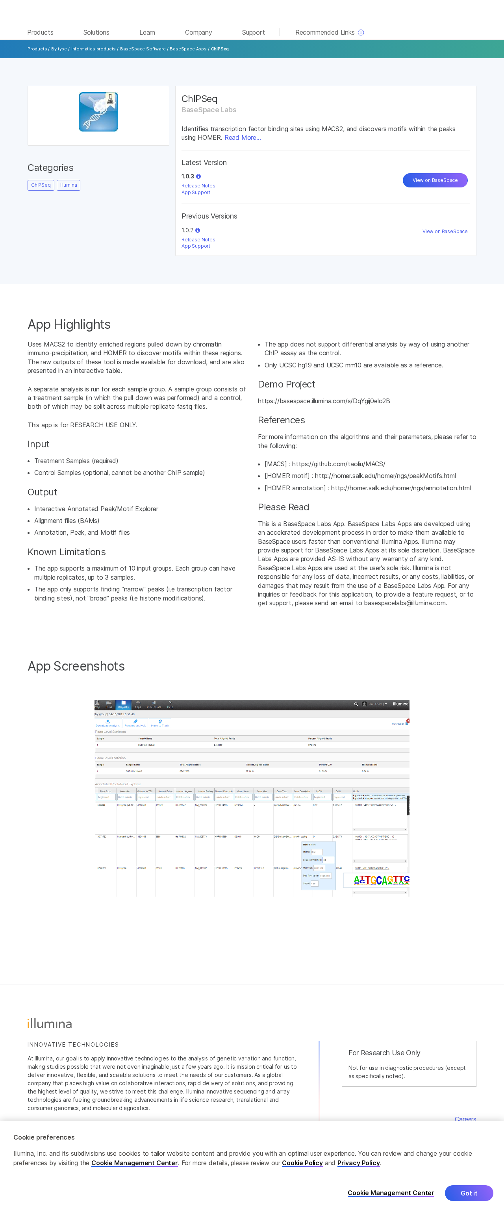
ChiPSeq (41, 185)
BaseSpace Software (143, 49)
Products (37, 49)
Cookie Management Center (134, 1163)
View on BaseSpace (435, 180)
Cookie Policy (302, 1163)
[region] (252, 1167)
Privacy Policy (358, 1163)
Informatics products (93, 49)
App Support (196, 192)
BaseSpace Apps (188, 49)
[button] (198, 176)
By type (59, 49)
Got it (469, 1193)
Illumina (68, 185)
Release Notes (198, 186)
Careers (465, 1119)
